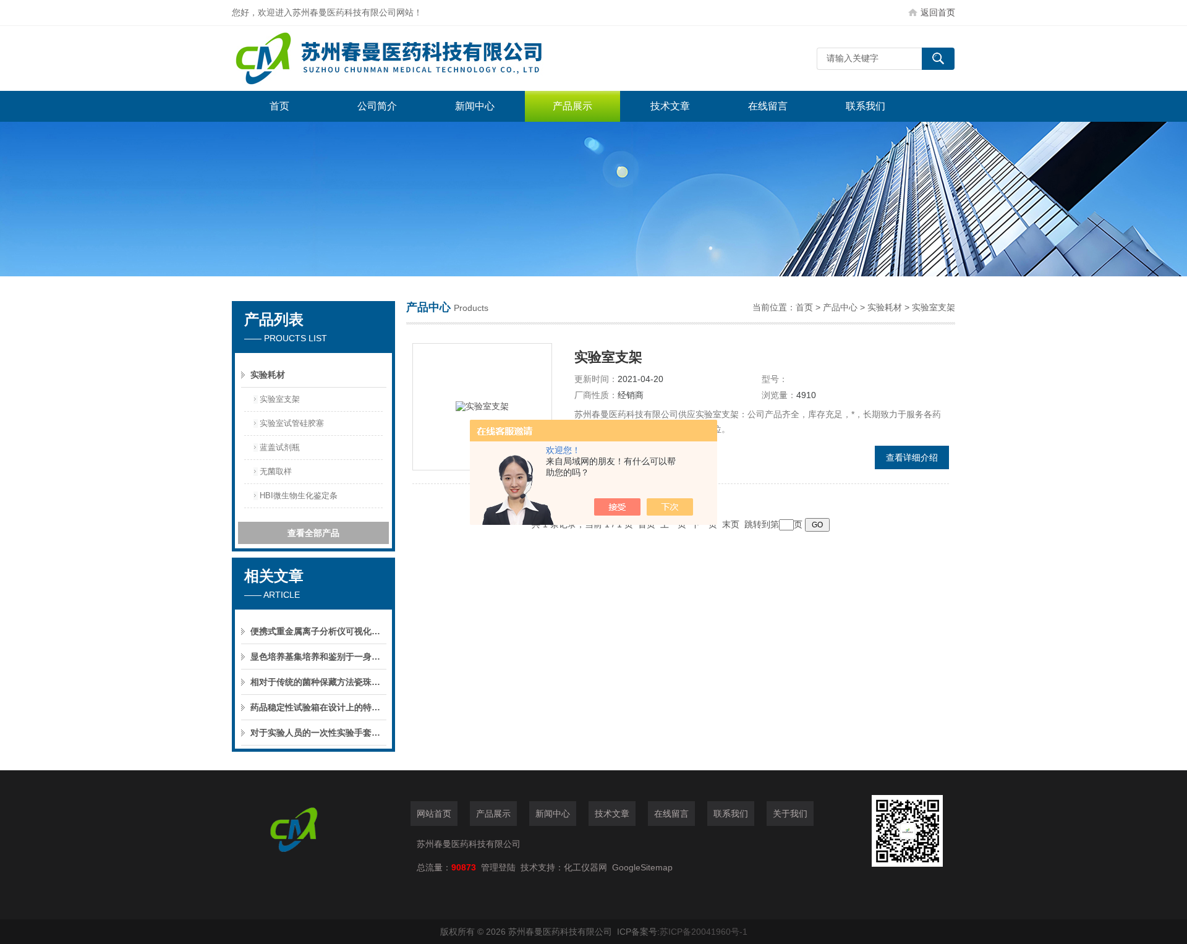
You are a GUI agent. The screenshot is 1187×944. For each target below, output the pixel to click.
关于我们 (790, 814)
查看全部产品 (313, 533)
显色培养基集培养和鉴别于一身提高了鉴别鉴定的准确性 (318, 656)
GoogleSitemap (642, 867)
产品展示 (572, 106)
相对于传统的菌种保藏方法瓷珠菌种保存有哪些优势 (318, 682)
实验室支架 (280, 399)
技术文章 (670, 106)
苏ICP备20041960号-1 (703, 932)
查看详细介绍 (912, 457)
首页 (279, 106)
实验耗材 (267, 375)
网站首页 (434, 814)
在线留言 (768, 106)
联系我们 (865, 106)
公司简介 (377, 106)
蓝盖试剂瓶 (280, 447)
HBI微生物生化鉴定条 (299, 495)
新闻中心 (475, 106)
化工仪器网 (585, 867)
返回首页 (938, 12)
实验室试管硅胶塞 (292, 423)
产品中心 (840, 307)
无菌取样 (276, 471)
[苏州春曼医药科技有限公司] (417, 58)
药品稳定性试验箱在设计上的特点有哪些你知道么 (318, 707)
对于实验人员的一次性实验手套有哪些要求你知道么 (318, 733)
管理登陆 (498, 867)
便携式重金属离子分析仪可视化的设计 (318, 631)
